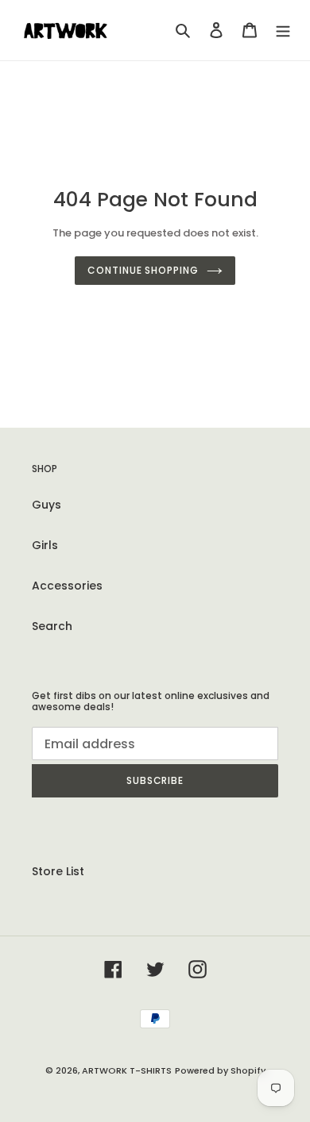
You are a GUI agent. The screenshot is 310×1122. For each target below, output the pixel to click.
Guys (46, 505)
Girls (45, 545)
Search (52, 626)
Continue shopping (143, 270)
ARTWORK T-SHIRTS (127, 1070)
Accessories (67, 586)
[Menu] (283, 29)
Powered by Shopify (220, 1070)
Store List (58, 871)
